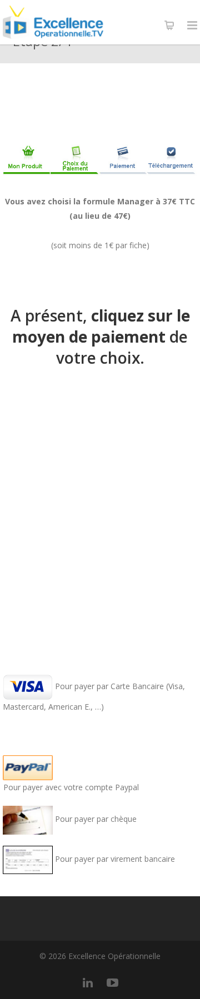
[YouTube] (112, 982)
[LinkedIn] (88, 982)
